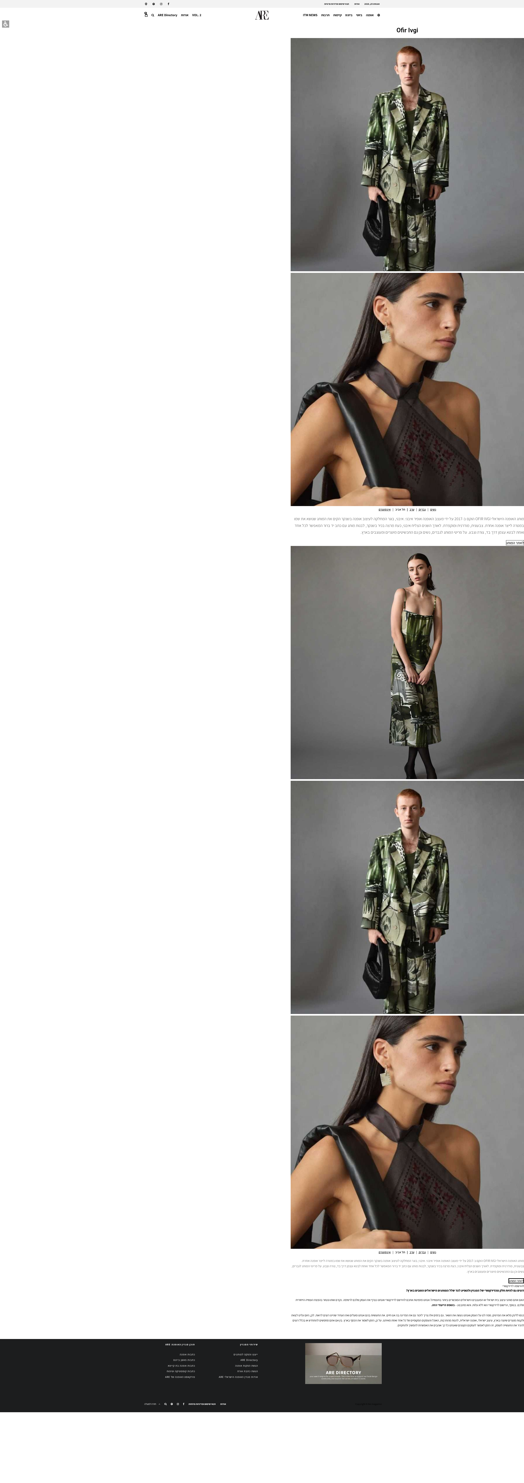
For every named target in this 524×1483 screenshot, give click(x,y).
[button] (153, 15)
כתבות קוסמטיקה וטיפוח (181, 1371)
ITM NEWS (310, 15)
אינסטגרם (385, 509)
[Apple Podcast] (146, 4)
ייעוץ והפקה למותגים (246, 1354)
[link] (168, 4)
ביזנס (348, 15)
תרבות (325, 15)
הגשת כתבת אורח (247, 1371)
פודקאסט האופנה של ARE (180, 1377)
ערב (412, 509)
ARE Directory (167, 15)
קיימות (337, 15)
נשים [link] (433, 509)
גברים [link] (422, 509)
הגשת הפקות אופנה (246, 1365)
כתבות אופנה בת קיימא (181, 1365)
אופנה (370, 15)
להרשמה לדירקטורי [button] (513, 1286)
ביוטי (359, 15)
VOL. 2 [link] (196, 15)
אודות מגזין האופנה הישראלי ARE (238, 1377)
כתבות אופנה (187, 1354)
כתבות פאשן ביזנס (184, 1360)
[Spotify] (153, 4)
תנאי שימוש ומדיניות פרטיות (336, 3)
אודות (357, 3)
